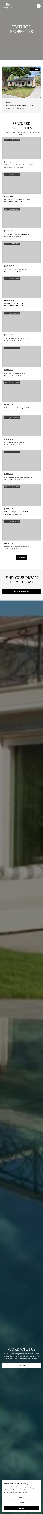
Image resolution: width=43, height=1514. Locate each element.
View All (21, 557)
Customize (21, 1503)
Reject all (21, 1497)
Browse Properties (21, 591)
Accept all (21, 1508)
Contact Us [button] (21, 1365)
